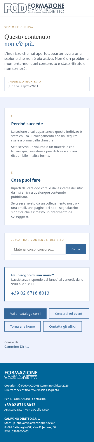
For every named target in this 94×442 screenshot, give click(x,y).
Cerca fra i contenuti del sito (37, 239)
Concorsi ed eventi (69, 313)
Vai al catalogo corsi (25, 313)
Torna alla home (22, 326)
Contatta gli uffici (62, 326)
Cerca (75, 249)
